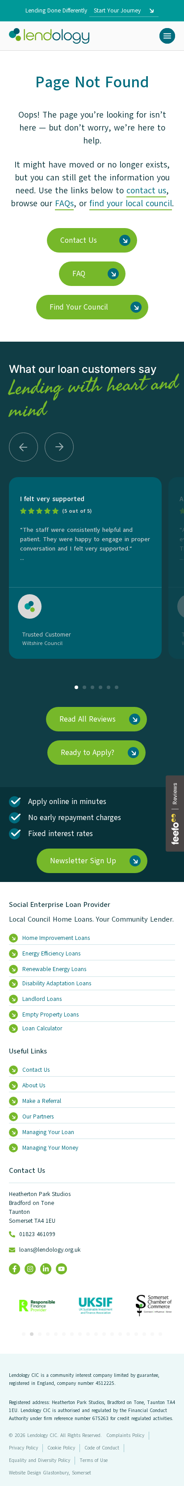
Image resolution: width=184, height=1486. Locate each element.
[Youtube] (61, 1268)
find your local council (130, 203)
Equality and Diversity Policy (39, 1460)
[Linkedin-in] (45, 1268)
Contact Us (27, 1171)
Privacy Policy (23, 1448)
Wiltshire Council (42, 643)
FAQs (64, 203)
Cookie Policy (61, 1448)
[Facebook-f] (14, 1268)
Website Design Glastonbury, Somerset (50, 1473)
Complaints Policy (125, 1435)
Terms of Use (93, 1460)
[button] (167, 36)
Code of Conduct (101, 1448)
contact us (146, 190)
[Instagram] (30, 1268)
